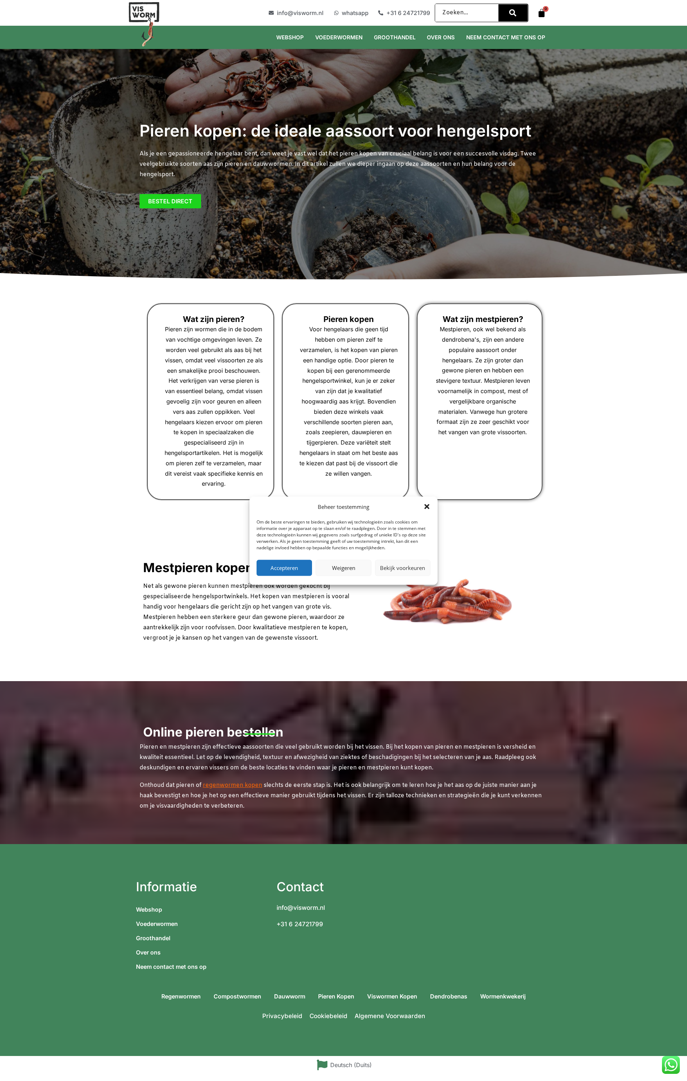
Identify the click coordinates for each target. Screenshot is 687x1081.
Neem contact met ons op (505, 37)
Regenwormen (181, 996)
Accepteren (284, 567)
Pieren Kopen (336, 996)
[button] (426, 506)
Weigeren (343, 567)
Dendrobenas (448, 996)
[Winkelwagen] (541, 13)
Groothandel (394, 37)
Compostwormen (237, 996)
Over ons (441, 37)
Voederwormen (338, 37)
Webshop (290, 37)
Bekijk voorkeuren (402, 567)
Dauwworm (289, 996)
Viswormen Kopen (392, 996)
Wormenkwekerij (503, 996)
